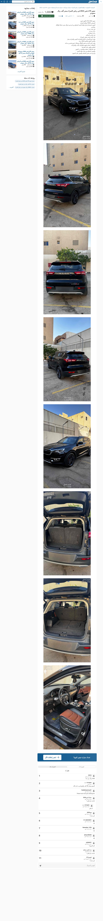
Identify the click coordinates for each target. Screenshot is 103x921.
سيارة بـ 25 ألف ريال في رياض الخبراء (26, 84)
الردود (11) (81, 766)
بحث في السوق (27, 1)
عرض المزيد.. (21, 71)
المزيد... (11, 87)
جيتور (49, 7)
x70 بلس (45, 7)
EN (1, 1)
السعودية (88, 7)
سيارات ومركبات (67, 7)
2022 (41, 7)
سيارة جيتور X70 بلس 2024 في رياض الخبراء (25, 81)
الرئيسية (93, 7)
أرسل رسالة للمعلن (47, 16)
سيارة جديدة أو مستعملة (56, 7)
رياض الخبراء (74, 7)
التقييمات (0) (53, 766)
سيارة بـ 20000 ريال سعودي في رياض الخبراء (24, 87)
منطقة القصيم (82, 7)
